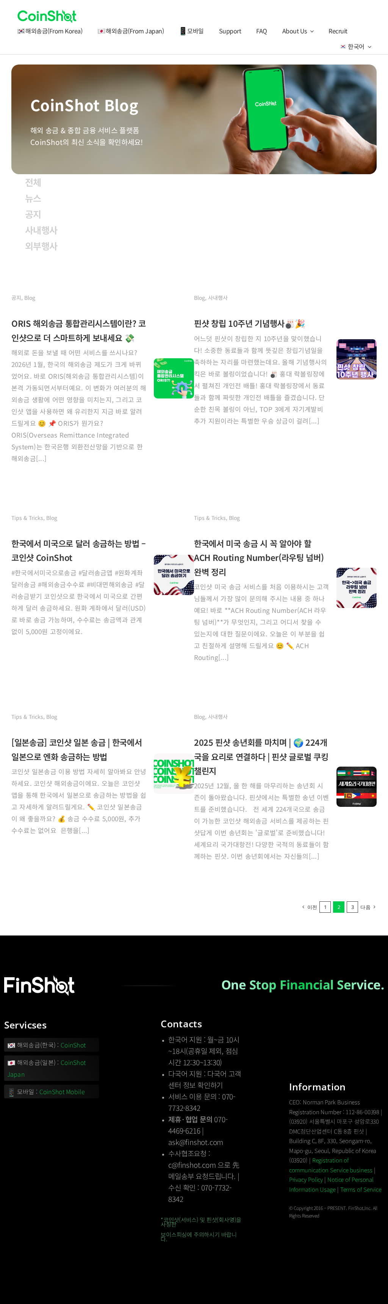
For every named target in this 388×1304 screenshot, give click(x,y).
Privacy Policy (306, 1179)
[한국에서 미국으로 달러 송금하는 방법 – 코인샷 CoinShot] (174, 560)
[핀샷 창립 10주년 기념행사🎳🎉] (356, 345)
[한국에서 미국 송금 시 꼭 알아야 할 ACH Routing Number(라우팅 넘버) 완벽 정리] (356, 573)
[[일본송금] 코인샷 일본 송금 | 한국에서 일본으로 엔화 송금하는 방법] (174, 759)
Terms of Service (361, 1189)
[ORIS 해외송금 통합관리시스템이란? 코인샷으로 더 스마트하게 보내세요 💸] (174, 364)
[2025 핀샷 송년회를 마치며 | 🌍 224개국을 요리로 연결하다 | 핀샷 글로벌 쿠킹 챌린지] (356, 772)
